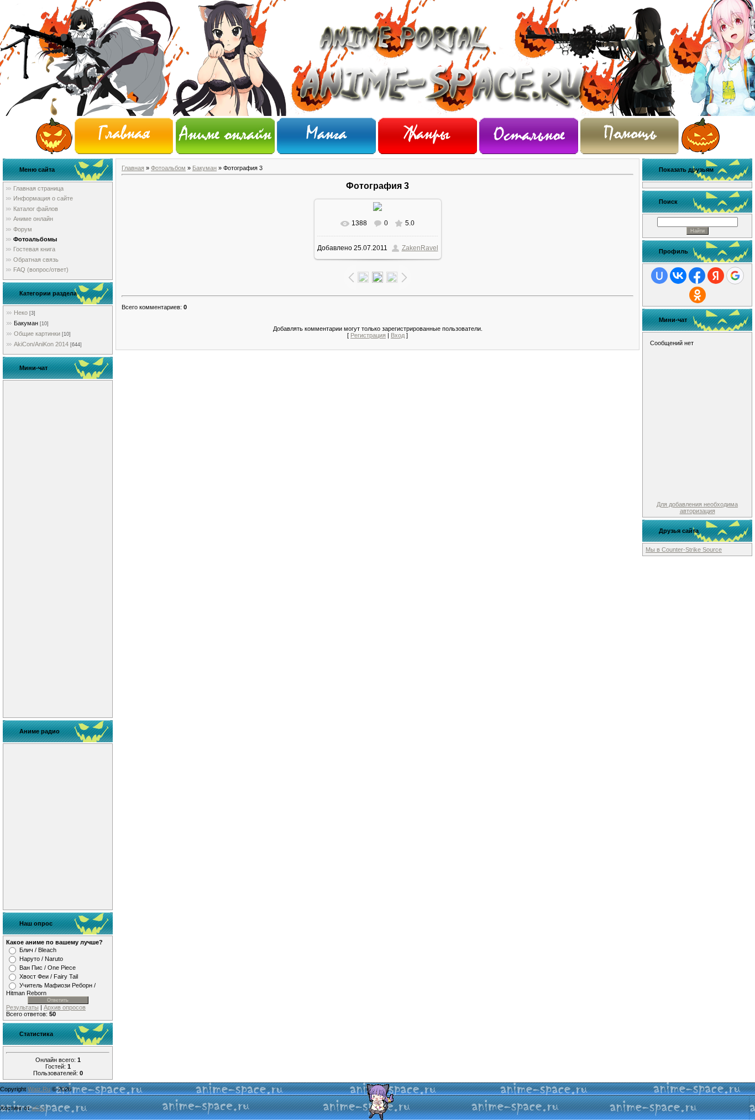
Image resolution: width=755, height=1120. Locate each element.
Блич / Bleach (37, 950)
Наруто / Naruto (41, 958)
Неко (21, 312)
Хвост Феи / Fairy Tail (48, 976)
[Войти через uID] (659, 275)
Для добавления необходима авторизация (697, 507)
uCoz (39, 1108)
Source (712, 549)
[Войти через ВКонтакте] (678, 275)
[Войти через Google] (735, 275)
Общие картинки (37, 333)
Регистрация (368, 335)
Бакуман (26, 323)
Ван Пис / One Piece (47, 967)
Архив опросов (65, 1007)
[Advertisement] (57, 549)
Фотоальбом (168, 168)
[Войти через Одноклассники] (697, 295)
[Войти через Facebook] (697, 275)
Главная (133, 168)
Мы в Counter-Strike (674, 549)
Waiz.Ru (39, 1089)
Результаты (22, 1007)
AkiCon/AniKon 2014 (41, 344)
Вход (398, 335)
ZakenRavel (420, 248)
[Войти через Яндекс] (715, 275)
